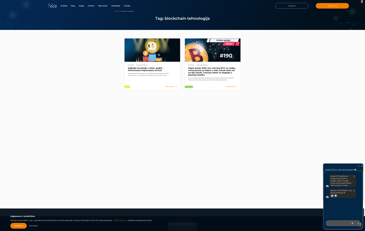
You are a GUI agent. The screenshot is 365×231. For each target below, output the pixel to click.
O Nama (91, 6)
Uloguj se (291, 6)
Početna (64, 6)
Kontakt (127, 6)
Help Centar (103, 6)
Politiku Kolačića (119, 220)
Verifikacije (115, 6)
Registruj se (332, 6)
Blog (73, 6)
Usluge (81, 6)
